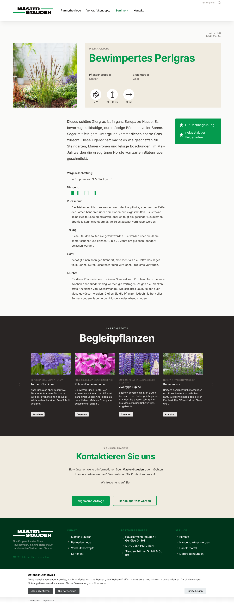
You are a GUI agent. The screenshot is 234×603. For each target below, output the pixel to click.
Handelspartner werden (135, 500)
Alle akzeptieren (40, 590)
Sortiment (122, 10)
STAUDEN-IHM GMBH (139, 545)
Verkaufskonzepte (98, 10)
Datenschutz (34, 600)
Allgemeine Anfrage (90, 501)
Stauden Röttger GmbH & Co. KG (144, 553)
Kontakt (139, 10)
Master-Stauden (81, 536)
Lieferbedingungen (191, 553)
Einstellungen (195, 590)
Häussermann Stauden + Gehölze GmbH (141, 538)
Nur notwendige (67, 590)
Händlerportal (208, 2)
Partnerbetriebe (71, 10)
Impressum (48, 600)
